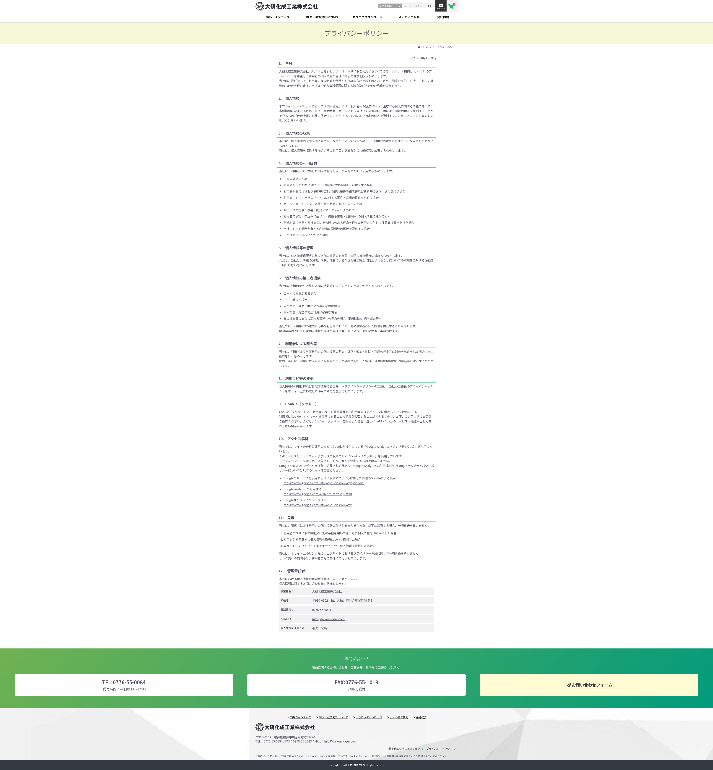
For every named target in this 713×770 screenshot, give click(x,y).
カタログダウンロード (367, 17)
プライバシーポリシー (439, 748)
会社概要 (443, 17)
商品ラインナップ (278, 17)
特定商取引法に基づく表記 (404, 748)
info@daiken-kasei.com (328, 619)
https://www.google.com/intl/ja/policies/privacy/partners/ (324, 483)
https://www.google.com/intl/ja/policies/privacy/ (318, 505)
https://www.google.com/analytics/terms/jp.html (318, 494)
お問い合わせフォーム (592, 685)
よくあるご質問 (409, 17)
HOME (425, 47)
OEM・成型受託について (322, 17)
